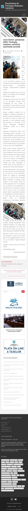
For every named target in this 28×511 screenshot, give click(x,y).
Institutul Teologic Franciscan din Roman (13, 376)
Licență (15, 473)
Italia (12, 473)
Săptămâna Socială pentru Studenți (9, 486)
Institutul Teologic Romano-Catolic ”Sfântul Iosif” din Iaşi (13, 365)
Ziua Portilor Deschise (18, 488)
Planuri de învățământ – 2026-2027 (9, 439)
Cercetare (4, 464)
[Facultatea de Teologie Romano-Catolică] (2, 6)
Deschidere (4, 468)
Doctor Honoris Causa (12, 468)
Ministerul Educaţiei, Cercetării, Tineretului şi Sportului (13, 379)
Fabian (17, 509)
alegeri (3, 462)
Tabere (19, 486)
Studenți (14, 484)
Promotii (23, 479)
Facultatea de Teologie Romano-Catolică (14, 5)
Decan (19, 466)
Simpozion (15, 481)
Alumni (7, 462)
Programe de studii (16, 479)
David (20, 509)
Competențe (9, 464)
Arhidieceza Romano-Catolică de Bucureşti (13, 395)
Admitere (21, 460)
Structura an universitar (6, 484)
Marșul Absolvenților (6, 475)
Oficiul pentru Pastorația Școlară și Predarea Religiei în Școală (11, 398)
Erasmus (20, 468)
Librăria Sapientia (7, 402)
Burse (16, 462)
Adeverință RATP (13, 460)
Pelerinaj (22, 475)
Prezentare (14, 477)
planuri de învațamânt (6, 477)
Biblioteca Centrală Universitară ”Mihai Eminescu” (12, 388)
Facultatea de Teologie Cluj (10, 373)
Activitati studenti (7, 257)
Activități (5, 52)
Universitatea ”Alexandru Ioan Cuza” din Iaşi (13, 362)
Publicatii (10, 481)
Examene (15, 471)
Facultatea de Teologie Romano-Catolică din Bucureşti (13, 369)
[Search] (23, 291)
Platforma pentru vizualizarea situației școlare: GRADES (14, 330)
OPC (20, 506)
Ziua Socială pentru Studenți (7, 490)
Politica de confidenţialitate (14, 503)
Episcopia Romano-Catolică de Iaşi (11, 392)
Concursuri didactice (6, 466)
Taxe (23, 486)
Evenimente (9, 471)
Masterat (13, 475)
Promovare (4, 481)
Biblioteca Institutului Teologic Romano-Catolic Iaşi (13, 384)
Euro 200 (3, 471)
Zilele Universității (9, 488)
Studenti (9, 52)
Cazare (20, 462)
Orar (18, 475)
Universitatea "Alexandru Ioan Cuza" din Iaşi (15, 10)
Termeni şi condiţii (12, 506)
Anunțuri (12, 462)
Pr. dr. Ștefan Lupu (16, 51)
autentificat (10, 264)
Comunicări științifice (18, 464)
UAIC (3, 488)
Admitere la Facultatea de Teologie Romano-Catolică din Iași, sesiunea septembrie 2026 (14, 450)
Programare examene (6, 479)
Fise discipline (21, 471)
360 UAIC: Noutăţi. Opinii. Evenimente (12, 405)
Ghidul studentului (5, 473)
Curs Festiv (14, 257)
